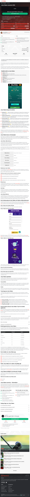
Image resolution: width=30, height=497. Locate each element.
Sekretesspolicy (10, 491)
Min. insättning (6, 54)
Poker (4, 452)
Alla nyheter (15, 470)
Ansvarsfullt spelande (11, 490)
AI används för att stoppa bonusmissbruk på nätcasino (11, 464)
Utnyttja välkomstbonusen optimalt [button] (6, 316)
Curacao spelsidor (17, 183)
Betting (3, 448)
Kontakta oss (10, 486)
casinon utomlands (9, 369)
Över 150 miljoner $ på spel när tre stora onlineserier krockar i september (14, 461)
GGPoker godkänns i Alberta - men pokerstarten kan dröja (12, 467)
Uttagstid (15, 54)
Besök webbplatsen (15, 13)
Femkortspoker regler (4, 491)
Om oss (9, 487)
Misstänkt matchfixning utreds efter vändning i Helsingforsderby (13, 458)
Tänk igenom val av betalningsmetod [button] (6, 324)
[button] (29, 1)
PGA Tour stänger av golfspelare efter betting (8, 449)
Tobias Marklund (5, 459)
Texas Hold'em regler (4, 486)
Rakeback (24, 54)
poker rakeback (10, 169)
